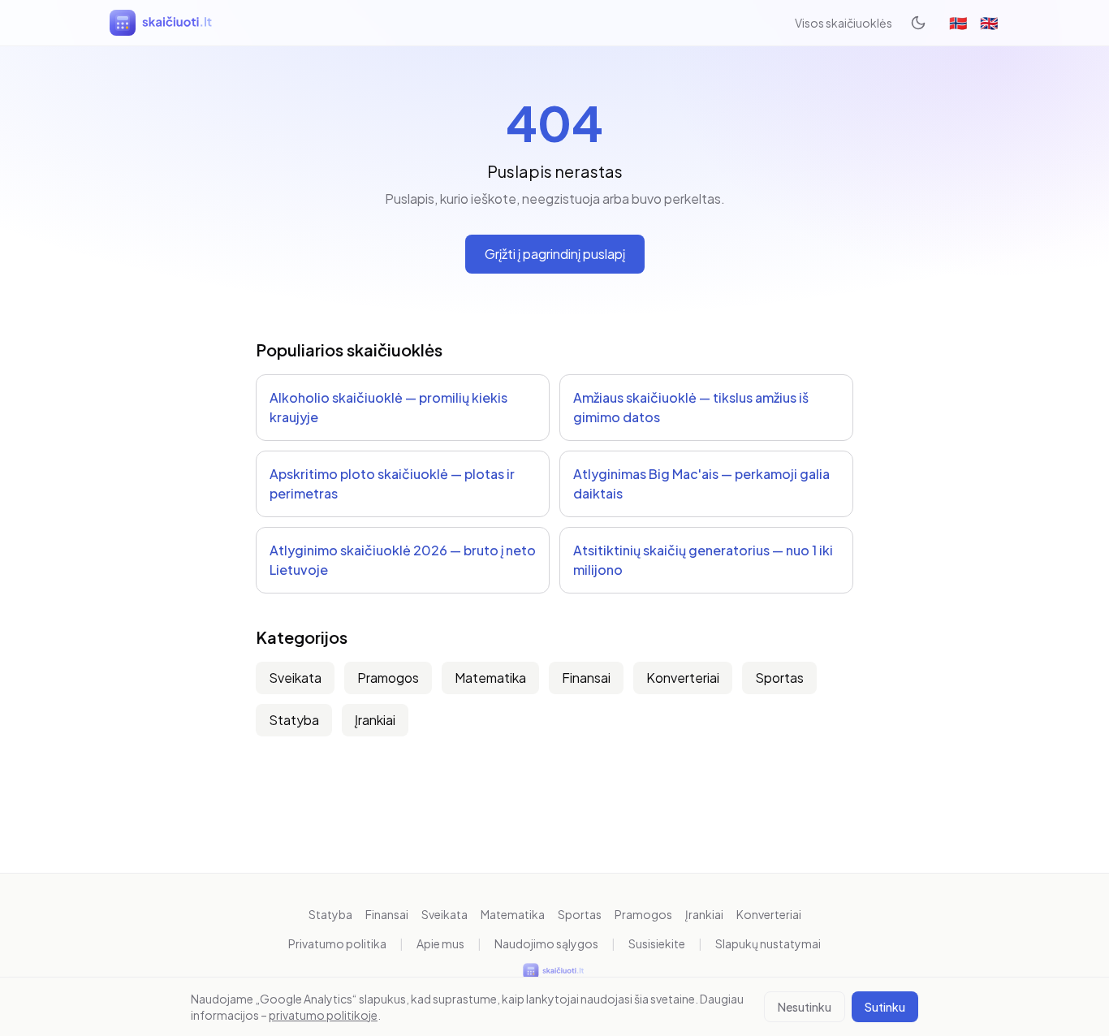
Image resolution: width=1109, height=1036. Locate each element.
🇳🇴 (958, 22)
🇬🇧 (989, 22)
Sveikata (295, 677)
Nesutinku (804, 1006)
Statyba (294, 719)
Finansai (586, 677)
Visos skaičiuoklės (843, 22)
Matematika (490, 677)
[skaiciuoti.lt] (162, 22)
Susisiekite (656, 943)
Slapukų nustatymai (768, 943)
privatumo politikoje (323, 1015)
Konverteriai (682, 677)
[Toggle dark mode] (918, 23)
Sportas (779, 677)
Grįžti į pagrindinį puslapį (555, 253)
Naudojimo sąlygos (546, 943)
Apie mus (440, 943)
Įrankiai (375, 719)
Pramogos (388, 677)
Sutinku (885, 1006)
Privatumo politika (337, 943)
